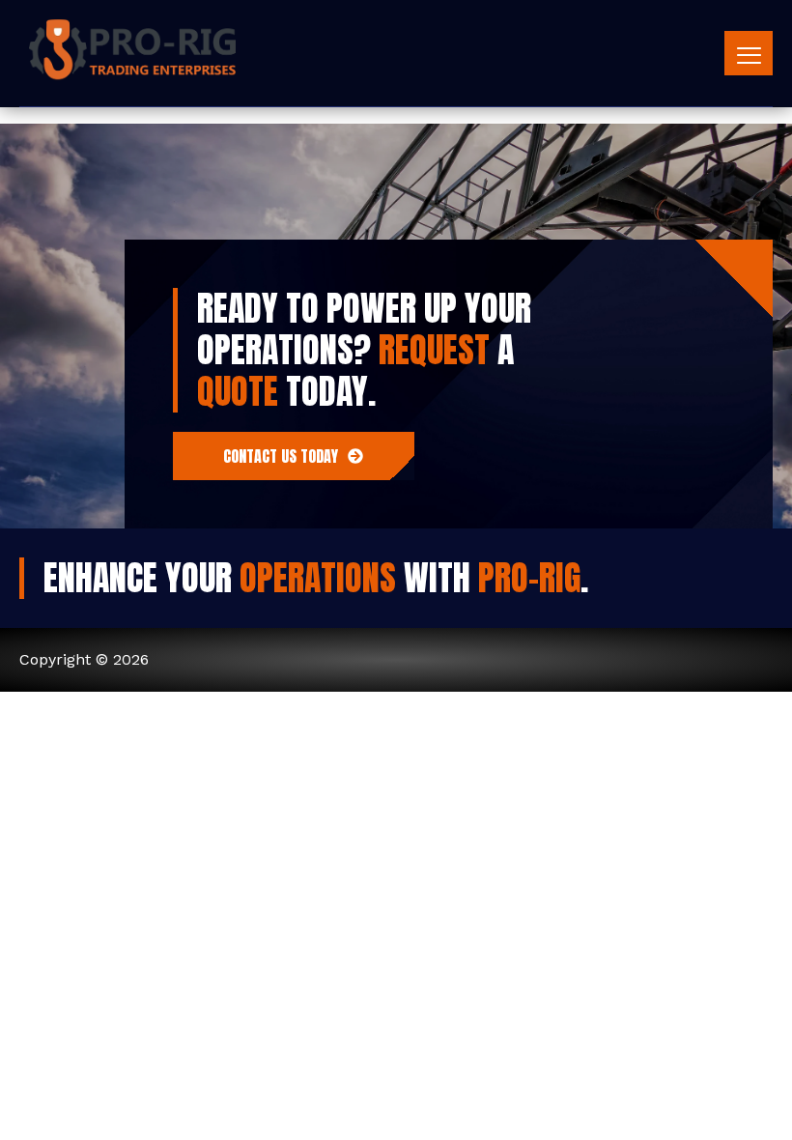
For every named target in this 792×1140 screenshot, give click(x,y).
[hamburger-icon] (748, 53)
